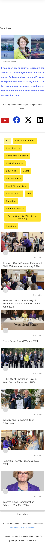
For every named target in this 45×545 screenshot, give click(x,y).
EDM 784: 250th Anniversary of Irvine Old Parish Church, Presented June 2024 (22, 303)
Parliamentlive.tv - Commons (22, 528)
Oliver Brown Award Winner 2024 (20, 341)
